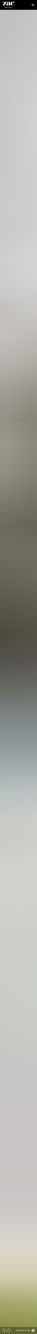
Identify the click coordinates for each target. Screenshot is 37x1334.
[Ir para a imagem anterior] (4, 1330)
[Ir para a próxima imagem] (9, 1330)
